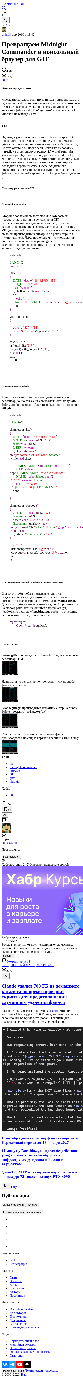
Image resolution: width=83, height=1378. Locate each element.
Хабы (13, 1284)
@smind (13, 842)
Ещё (14, 1187)
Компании (17, 1288)
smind (5, 34)
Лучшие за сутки (13, 1204)
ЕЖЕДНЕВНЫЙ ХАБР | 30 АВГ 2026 (28, 965)
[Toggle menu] (3, 4)
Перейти (8, 955)
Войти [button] (6, 25)
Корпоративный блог (24, 1341)
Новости (16, 1281)
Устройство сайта (22, 1309)
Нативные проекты (23, 1348)
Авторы (15, 1292)
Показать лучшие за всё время (22, 1212)
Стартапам (17, 1355)
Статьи (14, 1277)
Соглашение (18, 1323)
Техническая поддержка (41, 1370)
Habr (23, 1374)
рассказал (52, 1010)
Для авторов (18, 1313)
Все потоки (16, 3)
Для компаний (19, 1316)
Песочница (17, 1295)
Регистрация (18, 1264)
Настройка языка (13, 1370)
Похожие (32, 1204)
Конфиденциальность (24, 1327)
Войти (14, 1260)
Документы (18, 1320)
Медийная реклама (23, 1344)
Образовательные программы (30, 1351)
